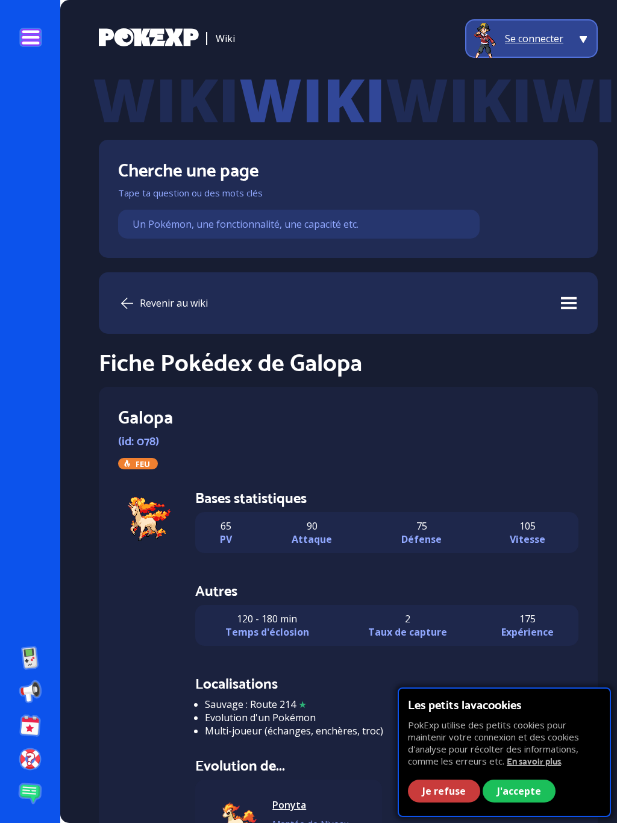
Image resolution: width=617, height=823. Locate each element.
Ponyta (289, 805)
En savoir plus (534, 761)
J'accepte (519, 791)
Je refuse (444, 791)
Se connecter (534, 38)
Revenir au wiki (174, 303)
